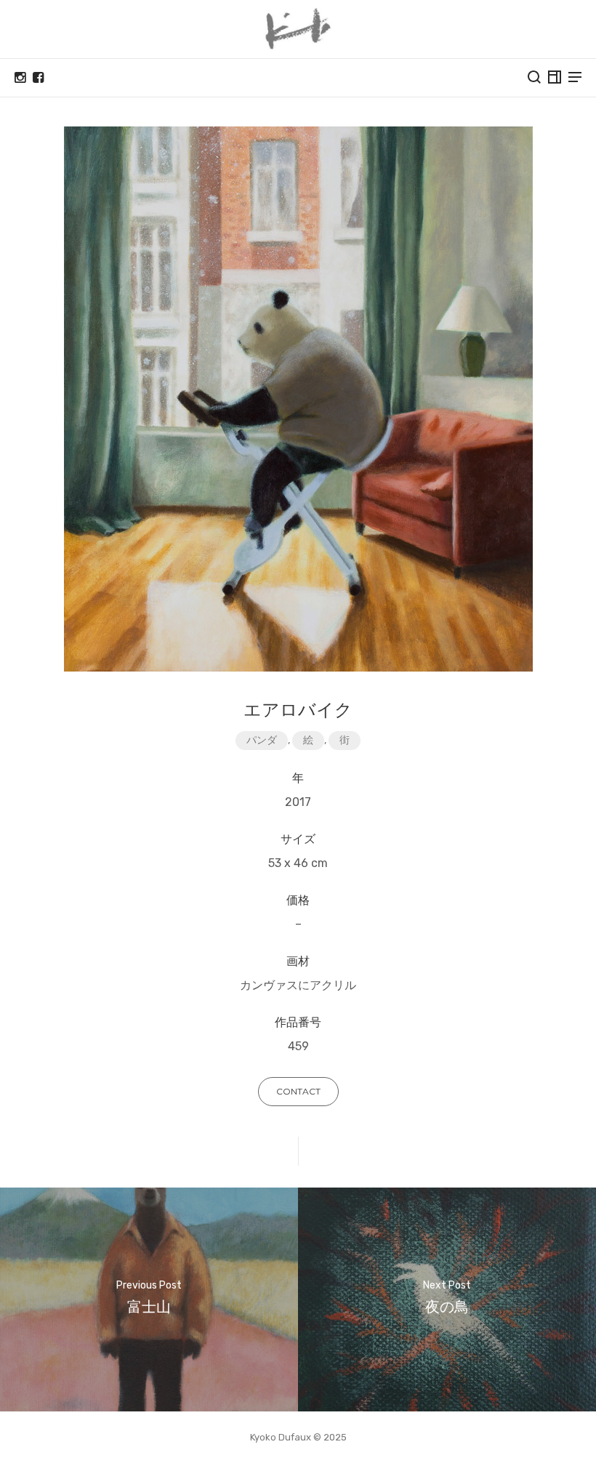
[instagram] (20, 77)
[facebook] (38, 77)
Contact (298, 1091)
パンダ (261, 740)
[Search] (534, 77)
